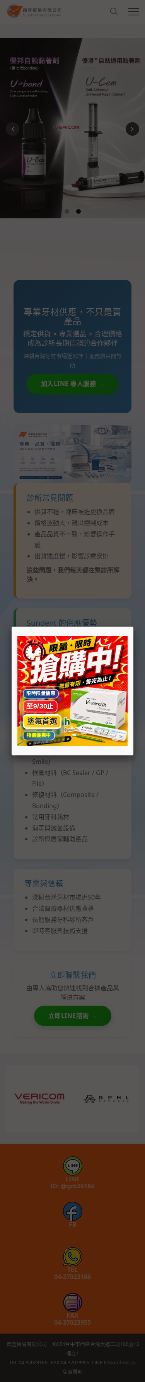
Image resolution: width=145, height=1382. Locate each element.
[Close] (133, 627)
